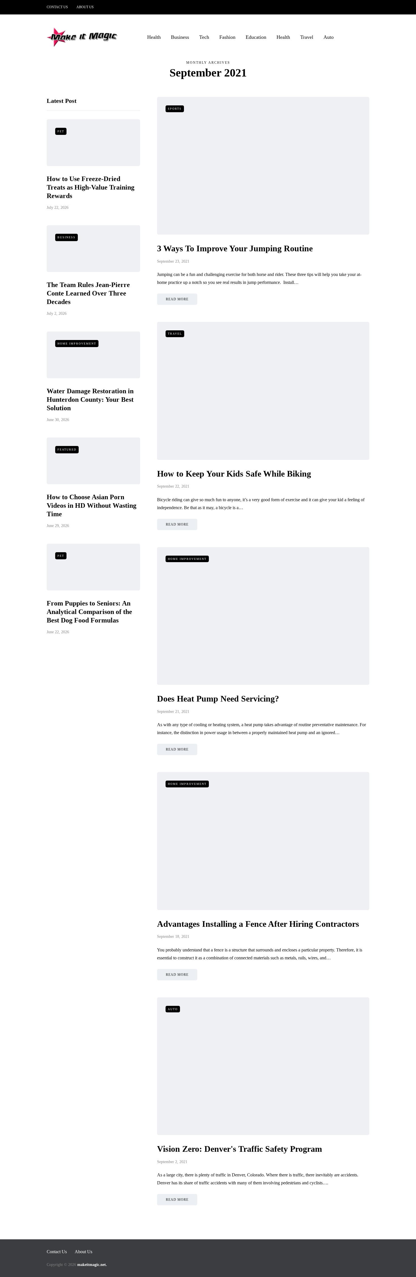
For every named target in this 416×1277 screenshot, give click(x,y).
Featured (66, 449)
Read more (177, 299)
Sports (175, 108)
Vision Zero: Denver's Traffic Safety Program (239, 1148)
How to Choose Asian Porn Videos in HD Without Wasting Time (91, 505)
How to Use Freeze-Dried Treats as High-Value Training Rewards (90, 187)
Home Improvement (76, 343)
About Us (85, 7)
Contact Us (57, 7)
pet (60, 131)
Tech (204, 37)
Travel (306, 37)
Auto (328, 37)
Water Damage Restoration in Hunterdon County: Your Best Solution (90, 399)
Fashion (227, 37)
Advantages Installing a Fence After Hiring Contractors (258, 923)
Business (180, 37)
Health (154, 37)
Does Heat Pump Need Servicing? (218, 698)
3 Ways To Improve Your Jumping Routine (235, 248)
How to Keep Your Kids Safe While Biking (234, 473)
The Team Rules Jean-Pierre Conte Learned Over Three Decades (88, 293)
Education (256, 37)
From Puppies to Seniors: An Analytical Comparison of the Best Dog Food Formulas (89, 612)
